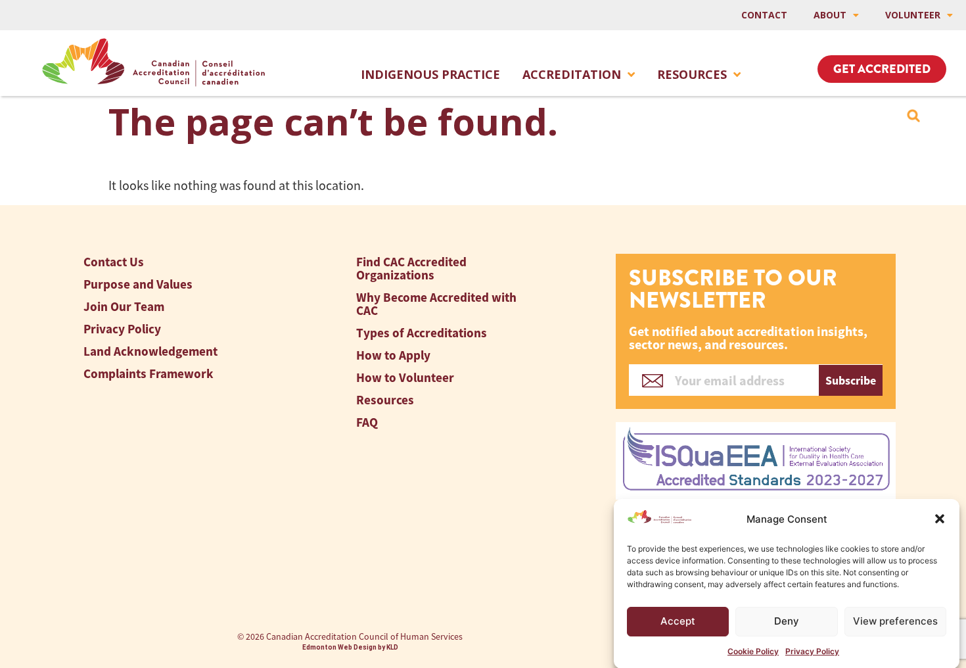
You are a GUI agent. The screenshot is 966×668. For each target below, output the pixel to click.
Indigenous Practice (430, 74)
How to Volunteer (405, 378)
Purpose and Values (138, 284)
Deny (786, 621)
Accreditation (571, 74)
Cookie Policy (753, 651)
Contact (764, 15)
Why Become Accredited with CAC (436, 304)
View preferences (895, 621)
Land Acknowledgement (150, 351)
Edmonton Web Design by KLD (350, 647)
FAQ (367, 422)
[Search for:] (913, 116)
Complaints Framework (148, 374)
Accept (677, 621)
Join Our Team (123, 306)
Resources (692, 74)
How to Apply (393, 355)
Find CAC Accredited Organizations (411, 268)
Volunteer (912, 15)
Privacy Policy (812, 651)
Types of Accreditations (421, 333)
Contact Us (113, 262)
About (830, 15)
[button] (939, 518)
